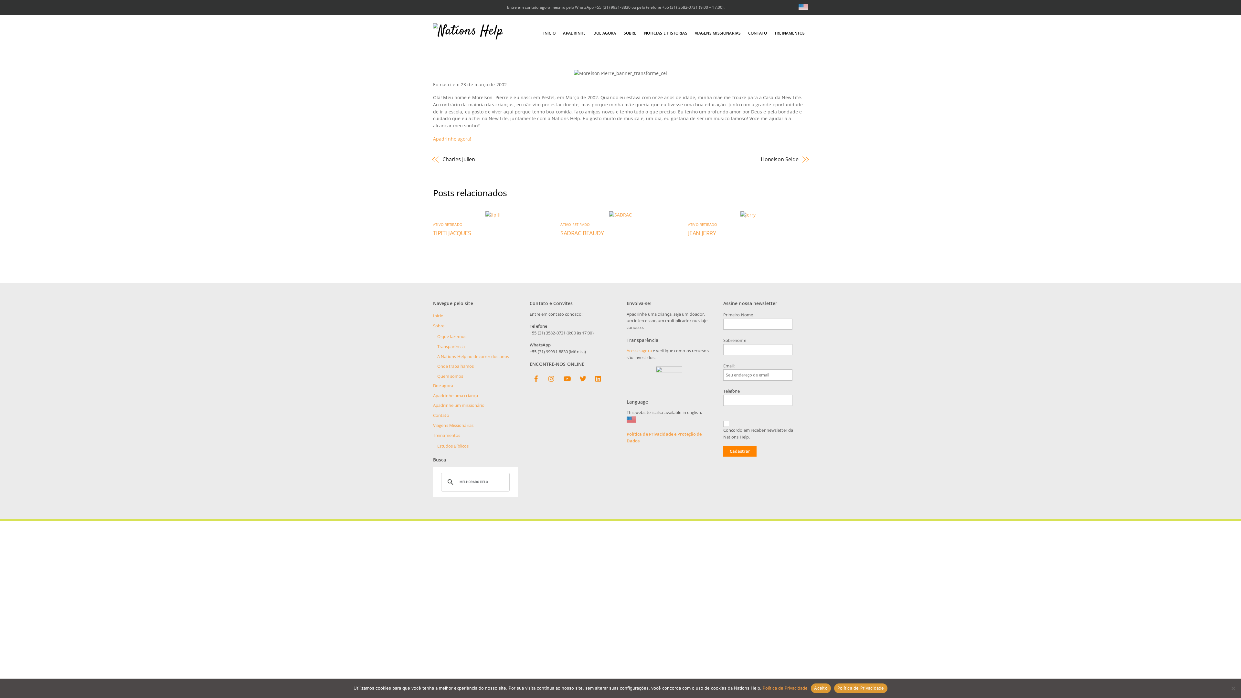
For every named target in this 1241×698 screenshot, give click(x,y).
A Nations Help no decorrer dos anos (473, 356)
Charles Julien (458, 159)
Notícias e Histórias (665, 33)
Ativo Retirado (447, 224)
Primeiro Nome (738, 315)
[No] (1233, 688)
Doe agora (604, 33)
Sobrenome (734, 340)
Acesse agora (639, 351)
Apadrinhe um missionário (458, 405)
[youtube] (567, 377)
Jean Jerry (702, 233)
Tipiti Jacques (452, 233)
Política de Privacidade (785, 688)
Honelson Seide (780, 159)
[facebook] (536, 377)
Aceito (821, 688)
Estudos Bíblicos (453, 446)
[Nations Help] (468, 31)
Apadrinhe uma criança (455, 395)
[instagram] (551, 377)
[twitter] (583, 377)
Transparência (451, 346)
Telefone (731, 391)
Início (549, 33)
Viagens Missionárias (718, 33)
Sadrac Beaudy (582, 233)
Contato (757, 33)
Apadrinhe (574, 33)
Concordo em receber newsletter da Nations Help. (758, 434)
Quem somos (450, 376)
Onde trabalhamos (455, 366)
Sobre (630, 33)
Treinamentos (789, 33)
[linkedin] (598, 377)
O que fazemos (451, 336)
